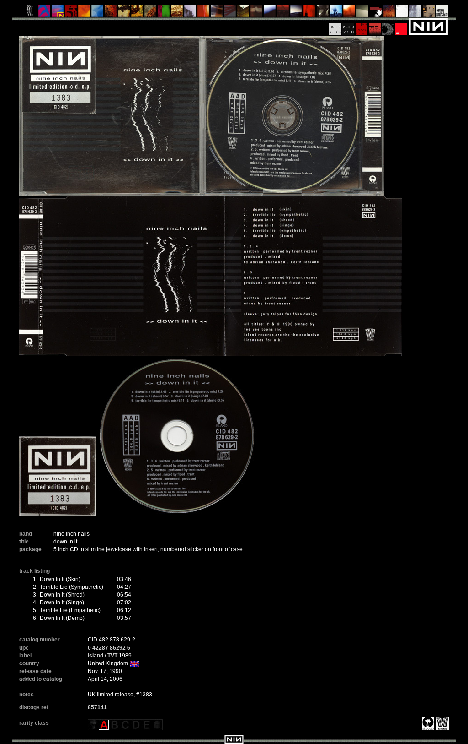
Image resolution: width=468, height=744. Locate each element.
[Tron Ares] (375, 26)
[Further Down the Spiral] (150, 13)
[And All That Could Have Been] (243, 13)
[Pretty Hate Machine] (44, 13)
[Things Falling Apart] (230, 13)
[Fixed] (97, 13)
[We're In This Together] (216, 13)
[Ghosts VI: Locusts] (348, 26)
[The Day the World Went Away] (190, 13)
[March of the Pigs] (110, 13)
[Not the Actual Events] (402, 13)
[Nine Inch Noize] (401, 26)
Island (95, 655)
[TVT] (441, 723)
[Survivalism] (323, 13)
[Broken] (84, 13)
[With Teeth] (270, 13)
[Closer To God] (137, 13)
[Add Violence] (429, 13)
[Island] (427, 723)
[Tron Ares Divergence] (388, 26)
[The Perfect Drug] (163, 13)
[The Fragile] (203, 13)
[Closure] (177, 13)
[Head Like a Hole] (57, 13)
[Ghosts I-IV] (362, 13)
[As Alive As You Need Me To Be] (361, 26)
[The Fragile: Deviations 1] (415, 13)
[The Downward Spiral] (124, 13)
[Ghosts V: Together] (335, 26)
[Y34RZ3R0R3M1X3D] (349, 13)
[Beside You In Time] (309, 13)
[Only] (283, 13)
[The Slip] (376, 13)
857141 (97, 707)
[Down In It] (31, 13)
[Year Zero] (336, 13)
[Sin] (71, 13)
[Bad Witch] (442, 13)
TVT (112, 655)
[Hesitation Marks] (389, 13)
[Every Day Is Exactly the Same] (296, 13)
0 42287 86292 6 (109, 648)
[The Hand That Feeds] (256, 13)
